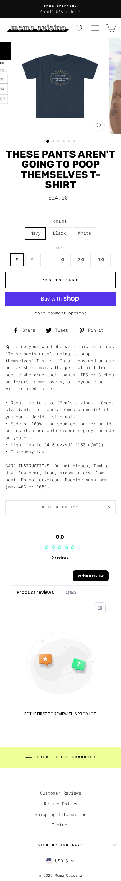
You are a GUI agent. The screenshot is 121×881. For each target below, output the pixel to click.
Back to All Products (65, 757)
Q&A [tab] (71, 592)
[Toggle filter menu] (100, 607)
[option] (60, 9)
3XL (102, 259)
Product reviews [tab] (35, 592)
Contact (61, 824)
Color (60, 221)
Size (60, 248)
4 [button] (64, 141)
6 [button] (74, 141)
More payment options (60, 312)
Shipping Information (60, 814)
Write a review (91, 575)
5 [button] (69, 141)
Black (59, 233)
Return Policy (60, 803)
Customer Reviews (60, 793)
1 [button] (48, 141)
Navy (35, 233)
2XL (82, 259)
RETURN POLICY (60, 507)
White (84, 233)
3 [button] (59, 141)
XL (63, 259)
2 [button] (53, 141)
